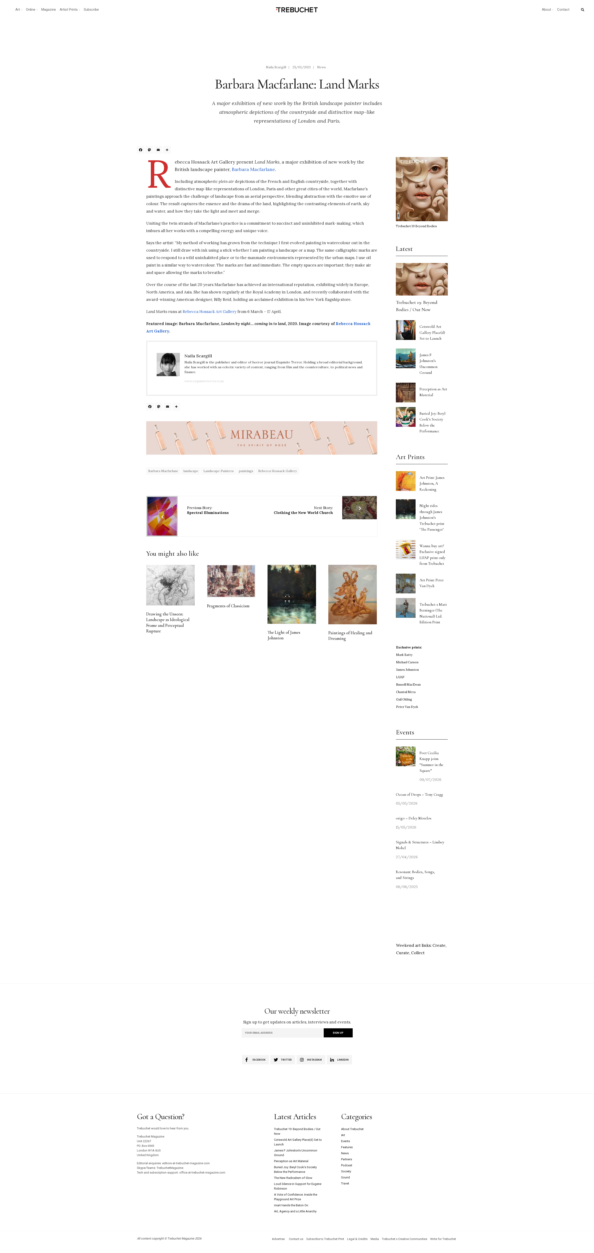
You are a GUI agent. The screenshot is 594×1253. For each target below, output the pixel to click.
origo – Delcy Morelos (413, 818)
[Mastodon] (150, 150)
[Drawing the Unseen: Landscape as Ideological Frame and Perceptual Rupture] (170, 585)
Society (346, 1171)
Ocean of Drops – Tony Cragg (419, 794)
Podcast (346, 1165)
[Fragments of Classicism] (231, 581)
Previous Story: (208, 510)
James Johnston (407, 670)
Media (375, 1239)
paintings (246, 471)
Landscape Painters (218, 471)
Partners (346, 1159)
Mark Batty (404, 655)
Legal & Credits (357, 1239)
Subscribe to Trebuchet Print (325, 1239)
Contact (563, 9)
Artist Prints (69, 9)
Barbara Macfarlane (253, 169)
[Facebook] (141, 150)
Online (30, 9)
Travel (345, 1183)
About (546, 9)
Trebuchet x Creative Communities (404, 1239)
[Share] (167, 150)
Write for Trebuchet (443, 1239)
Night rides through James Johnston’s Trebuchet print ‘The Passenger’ (432, 517)
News (321, 67)
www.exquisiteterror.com (204, 381)
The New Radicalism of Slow (293, 1178)
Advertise (278, 1239)
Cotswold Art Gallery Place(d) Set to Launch (432, 332)
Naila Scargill (276, 67)
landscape (190, 471)
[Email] (159, 150)
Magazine (48, 9)
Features (347, 1147)
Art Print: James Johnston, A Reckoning (432, 483)
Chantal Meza (406, 692)
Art (17, 9)
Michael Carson (407, 662)
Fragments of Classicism (228, 605)
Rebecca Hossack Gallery (277, 471)
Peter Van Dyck (407, 707)
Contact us (296, 1239)
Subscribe (91, 9)
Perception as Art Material (291, 1161)
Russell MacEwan (408, 685)
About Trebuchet (352, 1129)
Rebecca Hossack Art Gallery (209, 311)
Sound (345, 1177)
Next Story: (303, 510)
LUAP (400, 677)
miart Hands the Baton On (291, 1205)
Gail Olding (404, 699)
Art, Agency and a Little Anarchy (295, 1211)
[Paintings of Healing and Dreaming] (352, 594)
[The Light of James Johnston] (292, 594)
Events (345, 1141)
